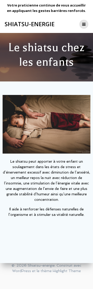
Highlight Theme (67, 271)
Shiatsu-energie (30, 24)
